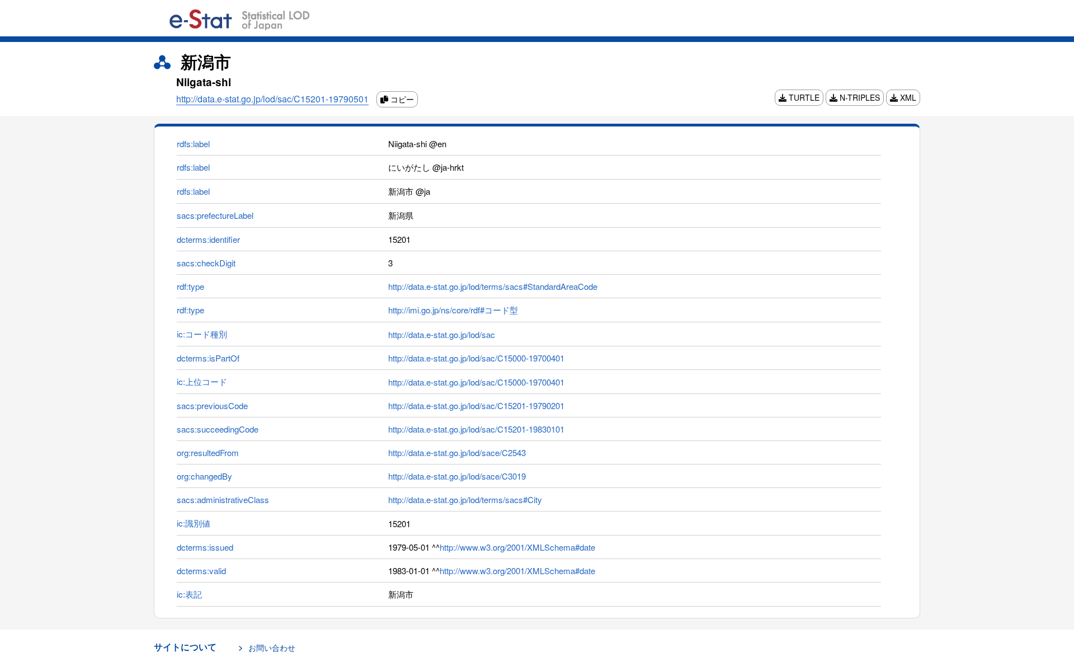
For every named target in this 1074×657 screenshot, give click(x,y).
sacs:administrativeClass (223, 499)
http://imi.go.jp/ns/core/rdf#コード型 (453, 310)
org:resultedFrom (208, 452)
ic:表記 (189, 594)
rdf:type (190, 286)
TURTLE (802, 97)
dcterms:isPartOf (208, 358)
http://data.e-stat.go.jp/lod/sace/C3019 (457, 476)
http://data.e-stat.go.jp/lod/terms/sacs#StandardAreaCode (492, 286)
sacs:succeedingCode (217, 429)
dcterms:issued (205, 547)
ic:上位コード (202, 381)
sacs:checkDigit (206, 263)
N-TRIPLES (858, 97)
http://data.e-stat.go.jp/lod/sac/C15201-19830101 (476, 429)
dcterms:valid (201, 570)
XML (907, 97)
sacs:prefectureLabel (215, 215)
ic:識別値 (193, 523)
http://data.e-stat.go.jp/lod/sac (441, 334)
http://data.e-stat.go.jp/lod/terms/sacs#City (465, 499)
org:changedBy (204, 476)
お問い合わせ (271, 647)
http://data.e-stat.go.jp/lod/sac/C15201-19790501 (272, 98)
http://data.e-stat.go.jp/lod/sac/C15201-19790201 (476, 405)
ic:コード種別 (202, 334)
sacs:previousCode (212, 405)
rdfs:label (193, 143)
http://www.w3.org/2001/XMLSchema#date (517, 547)
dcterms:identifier (208, 239)
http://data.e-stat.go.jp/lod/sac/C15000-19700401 (476, 358)
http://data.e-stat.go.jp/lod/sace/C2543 (457, 452)
